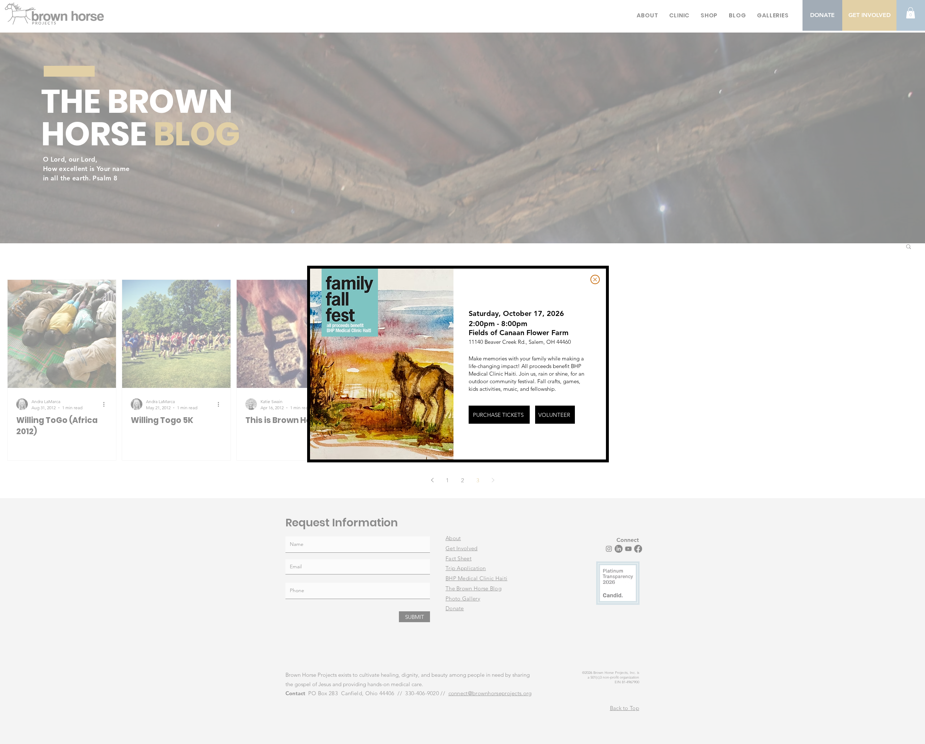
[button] (595, 279)
